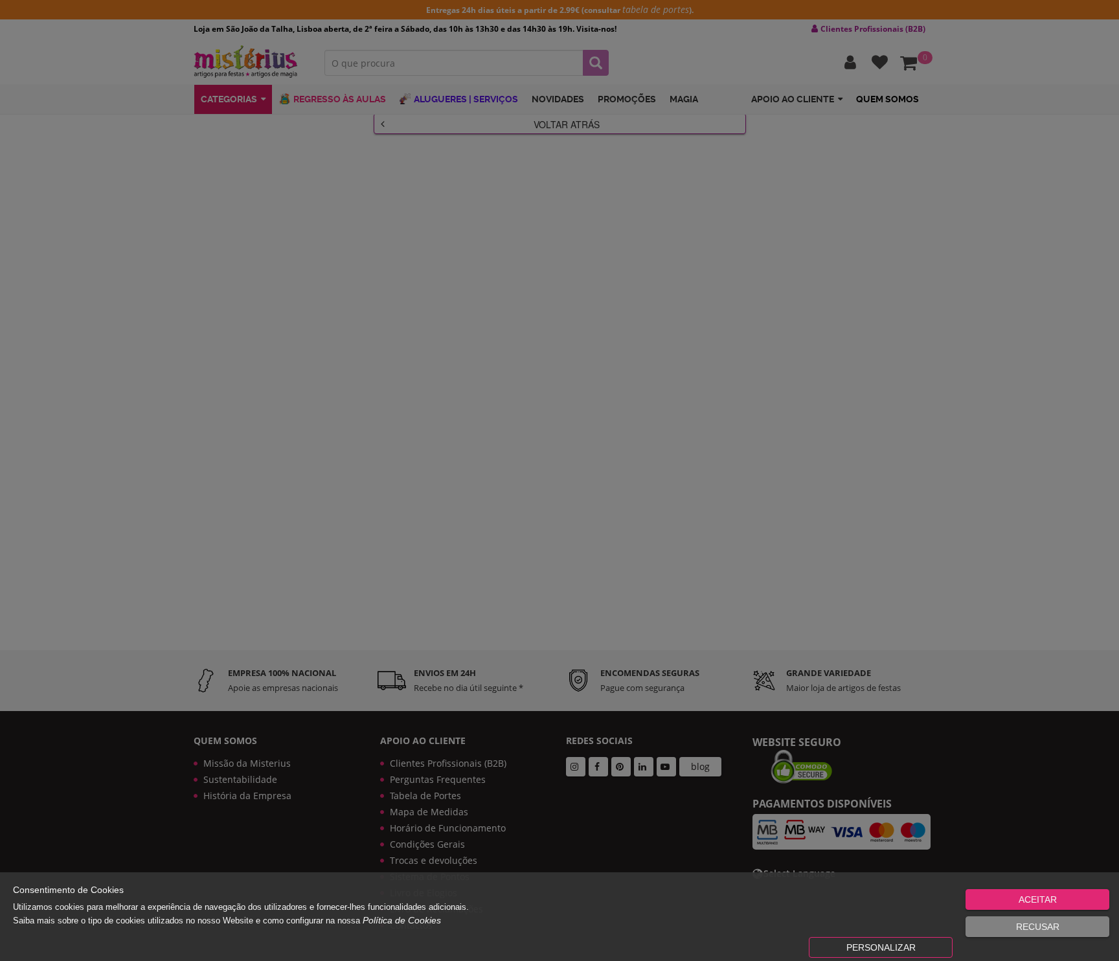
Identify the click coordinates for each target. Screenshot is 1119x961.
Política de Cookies (402, 920)
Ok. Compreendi (552, 408)
